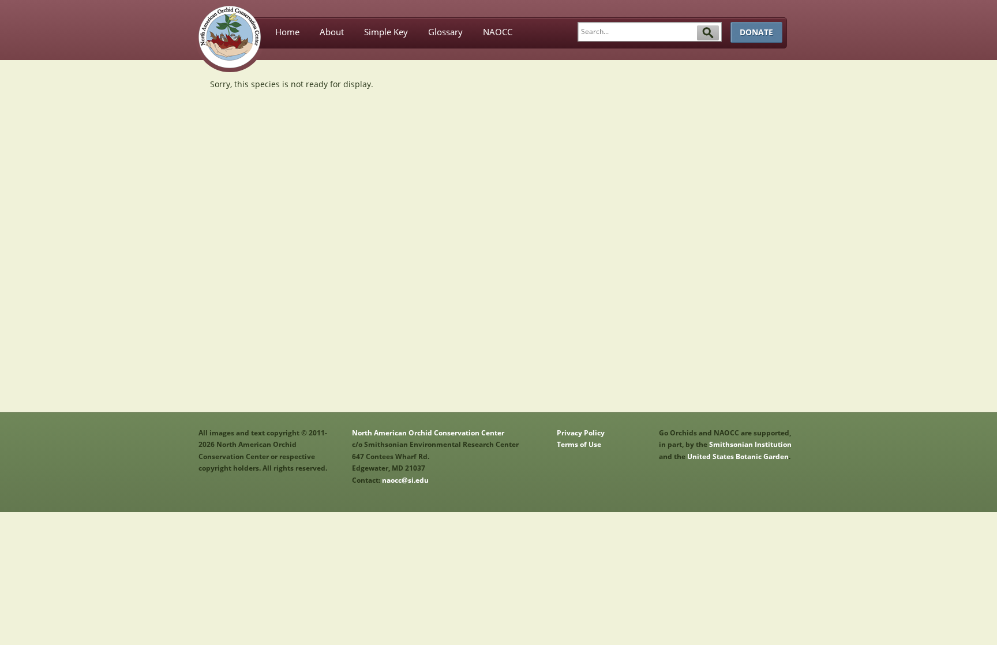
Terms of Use (579, 444)
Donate (756, 32)
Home (287, 32)
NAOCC (497, 32)
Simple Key (386, 32)
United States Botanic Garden (738, 456)
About (332, 32)
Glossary (445, 32)
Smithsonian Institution (750, 444)
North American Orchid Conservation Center (428, 433)
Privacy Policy (581, 433)
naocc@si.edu (405, 480)
